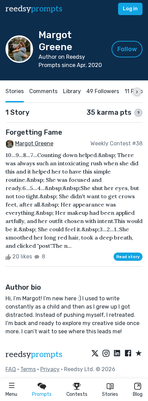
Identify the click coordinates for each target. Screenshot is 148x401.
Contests (76, 394)
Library (72, 91)
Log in (130, 9)
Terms (28, 369)
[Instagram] (106, 353)
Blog (137, 394)
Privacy (50, 369)
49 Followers (102, 91)
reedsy (34, 9)
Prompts (42, 394)
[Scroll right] (137, 92)
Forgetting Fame (34, 132)
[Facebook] (128, 353)
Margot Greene (34, 143)
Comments (43, 91)
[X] (95, 353)
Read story (128, 256)
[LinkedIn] (117, 353)
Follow (127, 49)
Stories (110, 394)
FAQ (11, 369)
